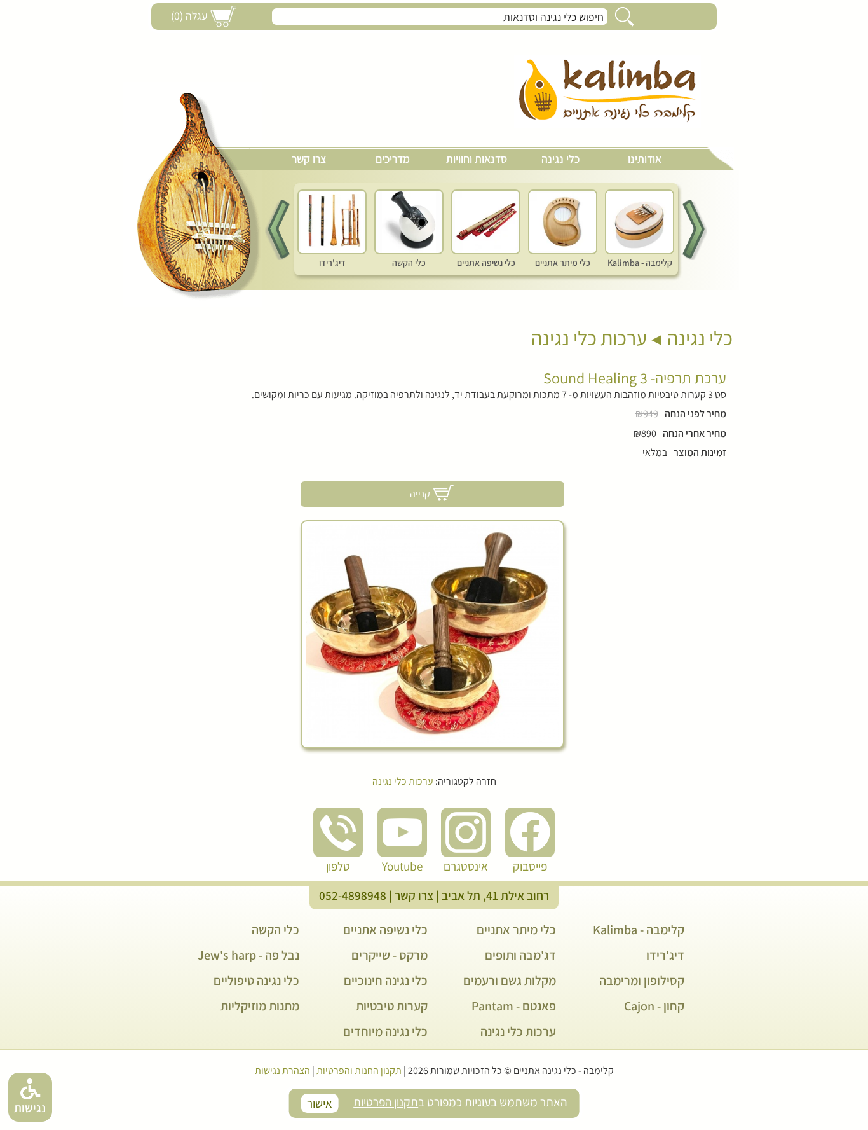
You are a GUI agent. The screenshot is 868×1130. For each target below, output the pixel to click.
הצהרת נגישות (282, 1070)
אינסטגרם (466, 866)
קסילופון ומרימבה (641, 980)
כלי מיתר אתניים (516, 929)
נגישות (30, 1107)
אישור (319, 1103)
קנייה (420, 493)
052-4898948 (352, 895)
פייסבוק (530, 866)
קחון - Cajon (654, 1006)
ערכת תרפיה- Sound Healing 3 (634, 378)
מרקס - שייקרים (389, 955)
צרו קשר (309, 158)
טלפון (338, 866)
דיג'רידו (665, 955)
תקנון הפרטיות (385, 1102)
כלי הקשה (275, 929)
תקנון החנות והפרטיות (359, 1070)
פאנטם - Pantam (513, 1006)
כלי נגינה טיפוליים (256, 980)
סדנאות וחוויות (476, 158)
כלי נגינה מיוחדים (385, 1031)
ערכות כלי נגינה (589, 337)
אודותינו (644, 158)
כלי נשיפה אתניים (385, 929)
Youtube (402, 866)
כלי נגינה (560, 158)
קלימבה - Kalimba (638, 929)
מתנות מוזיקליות (259, 1006)
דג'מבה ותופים (520, 955)
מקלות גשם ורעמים (509, 980)
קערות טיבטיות (392, 1006)
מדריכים (393, 158)
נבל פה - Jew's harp (248, 955)
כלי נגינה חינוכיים (386, 980)
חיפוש (624, 16)
